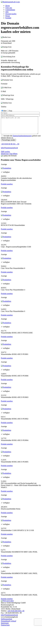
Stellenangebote (6, 619)
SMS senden (5, 152)
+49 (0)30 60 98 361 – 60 (10, 144)
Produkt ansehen (7, 184)
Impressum (5, 623)
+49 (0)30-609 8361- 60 (15, 611)
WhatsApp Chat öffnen (9, 154)
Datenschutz (5, 625)
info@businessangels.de (9, 148)
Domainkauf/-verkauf (8, 621)
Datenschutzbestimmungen (22, 136)
